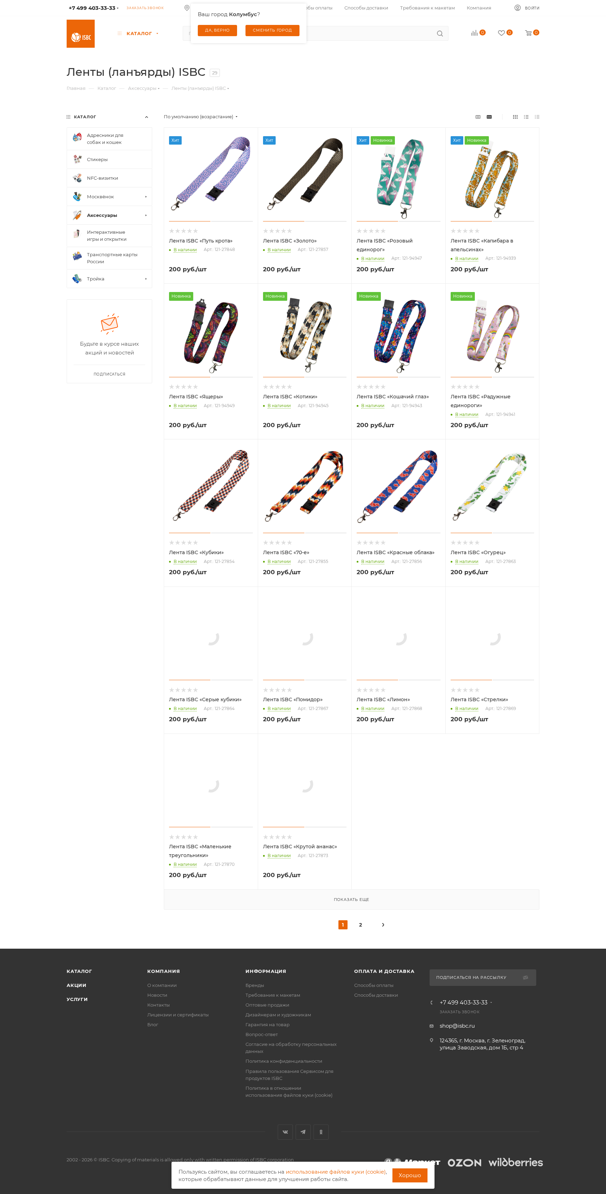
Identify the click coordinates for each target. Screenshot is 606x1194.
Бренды (254, 985)
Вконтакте (285, 1132)
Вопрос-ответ (261, 1034)
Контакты (158, 1005)
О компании (162, 985)
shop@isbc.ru (457, 1025)
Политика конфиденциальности (283, 1061)
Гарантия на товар (267, 1024)
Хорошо (410, 1175)
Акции (77, 985)
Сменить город (272, 30)
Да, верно (217, 30)
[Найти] (440, 33)
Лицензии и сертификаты (178, 1014)
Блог (152, 1024)
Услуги (77, 999)
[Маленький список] (478, 116)
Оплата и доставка (384, 971)
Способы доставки (376, 995)
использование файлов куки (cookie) (336, 1171)
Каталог (79, 971)
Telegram (303, 1132)
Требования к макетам (272, 995)
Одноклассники (321, 1132)
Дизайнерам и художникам (278, 1014)
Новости (157, 995)
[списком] (526, 116)
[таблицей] (537, 116)
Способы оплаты (373, 985)
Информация (266, 971)
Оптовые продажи (267, 1005)
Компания (163, 971)
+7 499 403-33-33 (463, 1003)
